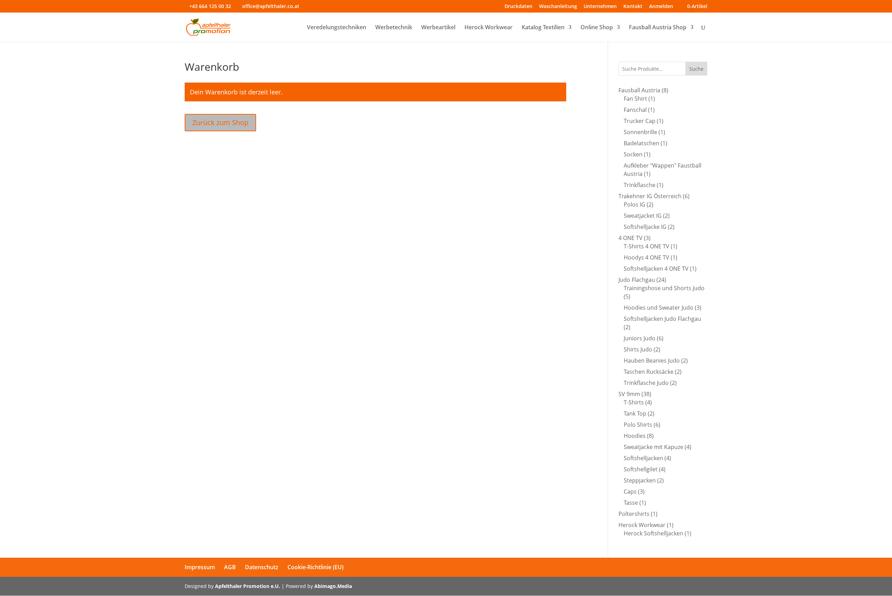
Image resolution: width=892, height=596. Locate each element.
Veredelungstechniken (336, 28)
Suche (696, 68)
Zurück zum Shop (220, 122)
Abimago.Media (333, 586)
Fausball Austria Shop (657, 28)
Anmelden (661, 6)
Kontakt (633, 6)
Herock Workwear (488, 28)
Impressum (200, 567)
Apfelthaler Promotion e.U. (247, 586)
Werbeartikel (438, 28)
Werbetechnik (393, 28)
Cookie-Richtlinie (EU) (315, 567)
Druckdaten (518, 6)
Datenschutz (261, 567)
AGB (230, 567)
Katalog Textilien (543, 28)
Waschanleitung (558, 6)
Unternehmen (600, 6)
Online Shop (596, 28)
